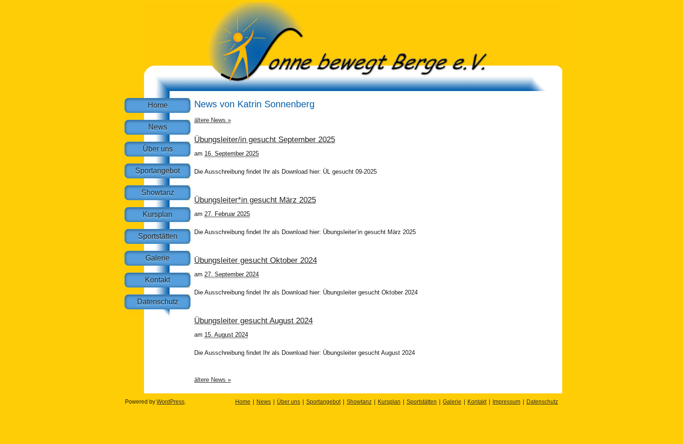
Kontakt (157, 280)
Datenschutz (157, 302)
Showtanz (157, 192)
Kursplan (157, 214)
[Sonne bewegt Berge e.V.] (353, 88)
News (157, 127)
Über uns (158, 149)
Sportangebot (157, 171)
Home (158, 105)
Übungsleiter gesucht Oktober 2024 (255, 260)
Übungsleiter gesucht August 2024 (253, 320)
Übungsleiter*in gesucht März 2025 (255, 200)
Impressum (506, 401)
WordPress (170, 401)
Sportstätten (157, 236)
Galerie (157, 258)
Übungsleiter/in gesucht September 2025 (264, 139)
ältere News (212, 120)
